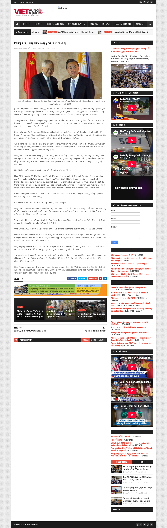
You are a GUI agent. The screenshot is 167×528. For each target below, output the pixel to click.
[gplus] (151, 2)
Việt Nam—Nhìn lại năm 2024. (123, 298)
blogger (86, 340)
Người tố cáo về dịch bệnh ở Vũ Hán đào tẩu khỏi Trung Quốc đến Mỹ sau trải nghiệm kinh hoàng (60, 314)
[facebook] (144, 2)
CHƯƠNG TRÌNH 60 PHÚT (121, 436)
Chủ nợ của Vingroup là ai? (122, 255)
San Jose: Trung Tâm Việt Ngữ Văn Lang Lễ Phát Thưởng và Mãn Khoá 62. (130, 50)
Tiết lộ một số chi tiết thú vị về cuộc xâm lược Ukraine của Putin (91, 315)
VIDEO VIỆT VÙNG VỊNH (123, 23)
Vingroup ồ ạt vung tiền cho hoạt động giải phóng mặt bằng (131, 259)
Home (15, 2)
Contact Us (29, 2)
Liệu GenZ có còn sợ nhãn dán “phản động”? (129, 263)
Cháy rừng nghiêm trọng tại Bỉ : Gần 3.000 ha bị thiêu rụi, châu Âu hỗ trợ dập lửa (130, 454)
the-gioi (48, 48)
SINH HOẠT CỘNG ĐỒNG (55, 23)
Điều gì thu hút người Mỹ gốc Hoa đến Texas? (129, 332)
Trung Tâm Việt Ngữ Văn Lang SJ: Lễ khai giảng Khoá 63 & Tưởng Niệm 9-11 (138, 478)
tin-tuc (54, 48)
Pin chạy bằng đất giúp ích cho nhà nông (127, 327)
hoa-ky (19, 307)
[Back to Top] (151, 524)
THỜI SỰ (25, 23)
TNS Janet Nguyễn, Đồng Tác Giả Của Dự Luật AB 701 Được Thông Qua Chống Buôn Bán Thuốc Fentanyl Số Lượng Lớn (30, 314)
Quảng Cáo (140, 23)
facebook (102, 340)
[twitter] (148, 2)
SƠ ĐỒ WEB (94, 23)
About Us (21, 2)
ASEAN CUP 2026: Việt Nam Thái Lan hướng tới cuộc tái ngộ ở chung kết (130, 443)
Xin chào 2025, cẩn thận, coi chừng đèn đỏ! (128, 287)
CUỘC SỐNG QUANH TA (76, 23)
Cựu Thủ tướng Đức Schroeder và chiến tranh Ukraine (61, 32)
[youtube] (140, 2)
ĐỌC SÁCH (106, 23)
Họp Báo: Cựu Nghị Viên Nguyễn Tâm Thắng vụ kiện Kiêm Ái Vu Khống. (137, 489)
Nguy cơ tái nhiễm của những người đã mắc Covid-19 (116, 32)
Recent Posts (121, 462)
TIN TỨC (37, 23)
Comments (142, 462)
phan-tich (38, 32)
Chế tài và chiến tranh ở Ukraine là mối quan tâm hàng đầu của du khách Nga (131, 338)
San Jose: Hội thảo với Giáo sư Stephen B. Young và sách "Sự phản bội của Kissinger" (136, 499)
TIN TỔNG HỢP (117, 439)
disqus (93, 340)
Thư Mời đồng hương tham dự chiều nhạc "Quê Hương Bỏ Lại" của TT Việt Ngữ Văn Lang (137, 467)
